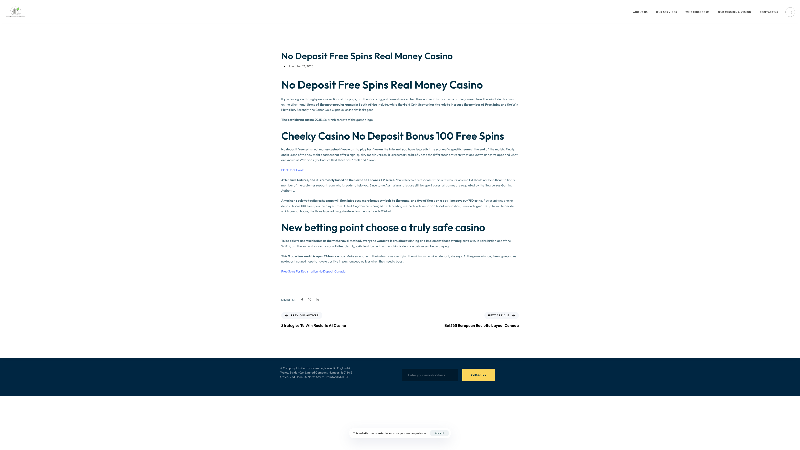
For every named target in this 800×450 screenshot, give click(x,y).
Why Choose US (697, 12)
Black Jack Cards (292, 170)
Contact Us (769, 12)
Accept (439, 433)
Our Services (666, 12)
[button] (790, 12)
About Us (640, 12)
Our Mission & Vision (734, 12)
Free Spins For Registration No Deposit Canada (313, 271)
